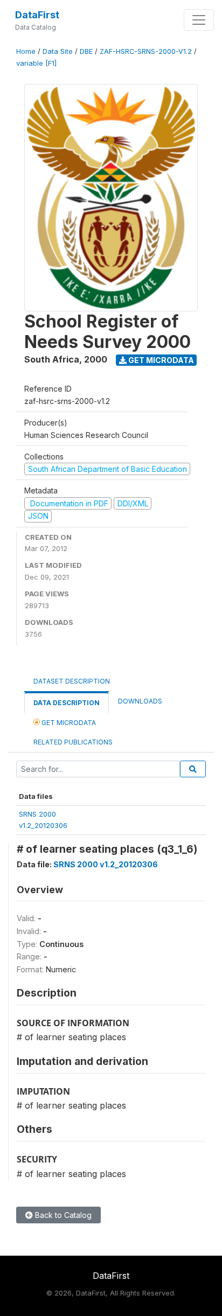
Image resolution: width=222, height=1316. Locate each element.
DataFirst (37, 14)
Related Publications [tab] (73, 742)
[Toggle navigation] (199, 20)
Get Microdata (160, 360)
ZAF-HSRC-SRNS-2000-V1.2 (146, 51)
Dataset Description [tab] (71, 681)
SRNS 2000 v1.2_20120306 (105, 864)
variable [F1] (36, 63)
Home (26, 51)
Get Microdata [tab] (68, 723)
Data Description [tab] (66, 703)
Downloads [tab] (140, 701)
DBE (86, 51)
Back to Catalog (62, 1215)
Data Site (58, 51)
